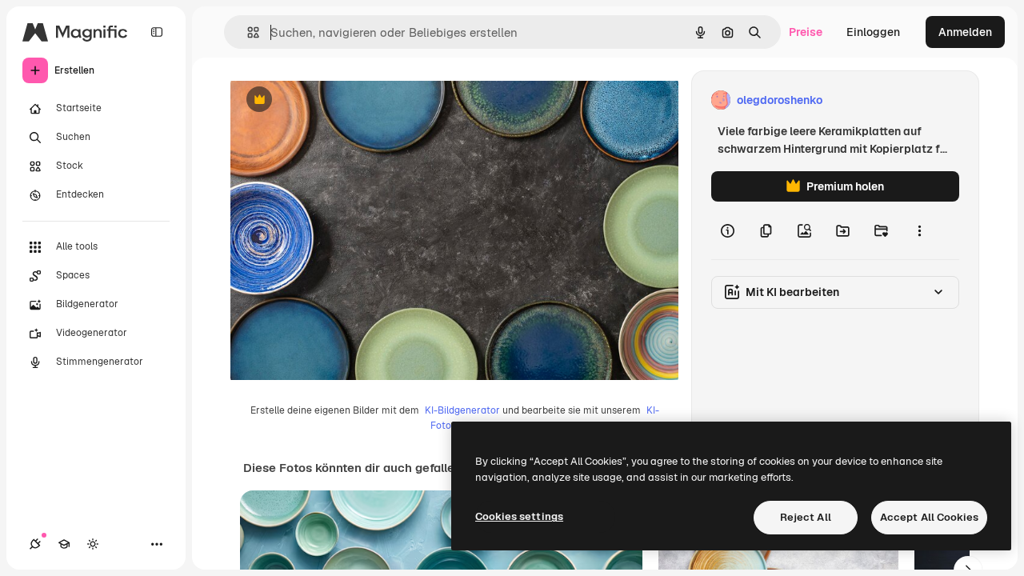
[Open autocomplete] (247, 32)
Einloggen (873, 32)
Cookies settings (519, 516)
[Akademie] (64, 544)
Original (332, 100)
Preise (805, 32)
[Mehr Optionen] (919, 230)
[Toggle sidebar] (157, 32)
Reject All (805, 517)
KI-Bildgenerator (462, 410)
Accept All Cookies (929, 517)
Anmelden (965, 32)
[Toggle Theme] (93, 544)
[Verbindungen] (35, 544)
